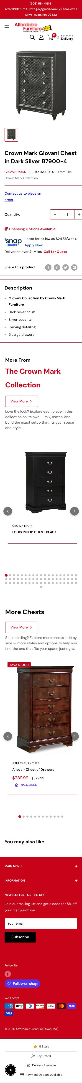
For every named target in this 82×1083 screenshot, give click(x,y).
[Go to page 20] (6, 579)
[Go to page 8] (33, 575)
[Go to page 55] (68, 583)
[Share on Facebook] (48, 267)
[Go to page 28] (37, 579)
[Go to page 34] (60, 579)
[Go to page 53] (60, 583)
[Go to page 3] (14, 575)
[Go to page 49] (45, 583)
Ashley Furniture (25, 763)
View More (19, 401)
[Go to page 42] (18, 583)
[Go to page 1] (6, 575)
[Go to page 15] (60, 575)
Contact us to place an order (23, 196)
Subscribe (20, 937)
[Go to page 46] (33, 583)
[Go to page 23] (18, 579)
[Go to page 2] (10, 575)
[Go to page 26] (29, 579)
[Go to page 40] (10, 583)
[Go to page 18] (72, 575)
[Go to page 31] (49, 579)
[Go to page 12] (49, 575)
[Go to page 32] (53, 579)
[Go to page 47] (37, 583)
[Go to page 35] (64, 579)
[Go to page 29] (41, 579)
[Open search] (32, 37)
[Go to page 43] (22, 583)
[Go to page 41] (14, 583)
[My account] (41, 37)
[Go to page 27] (33, 579)
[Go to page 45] (29, 583)
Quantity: (12, 214)
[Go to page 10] (41, 575)
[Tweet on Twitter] (65, 267)
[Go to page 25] (26, 579)
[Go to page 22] (14, 579)
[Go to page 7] (29, 575)
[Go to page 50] (49, 583)
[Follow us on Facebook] (8, 974)
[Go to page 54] (64, 583)
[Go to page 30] (45, 579)
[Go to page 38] (76, 579)
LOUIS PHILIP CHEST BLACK (34, 532)
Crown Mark (15, 172)
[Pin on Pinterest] (57, 267)
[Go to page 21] (10, 579)
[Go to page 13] (53, 575)
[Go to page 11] (45, 575)
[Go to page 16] (64, 575)
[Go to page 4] (18, 575)
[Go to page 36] (68, 579)
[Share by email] (74, 267)
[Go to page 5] (22, 575)
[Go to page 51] (53, 583)
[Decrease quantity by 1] (55, 214)
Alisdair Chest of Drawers (33, 769)
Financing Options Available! (32, 229)
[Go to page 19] (76, 575)
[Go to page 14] (57, 575)
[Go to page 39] (6, 583)
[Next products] (74, 511)
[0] (50, 37)
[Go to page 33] (57, 579)
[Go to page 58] (41, 587)
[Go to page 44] (26, 583)
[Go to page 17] (68, 575)
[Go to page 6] (26, 575)
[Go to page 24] (22, 579)
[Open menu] (7, 27)
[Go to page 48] (41, 583)
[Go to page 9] (37, 575)
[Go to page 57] (76, 583)
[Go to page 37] (72, 579)
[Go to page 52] (57, 583)
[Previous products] (7, 511)
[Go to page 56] (72, 583)
